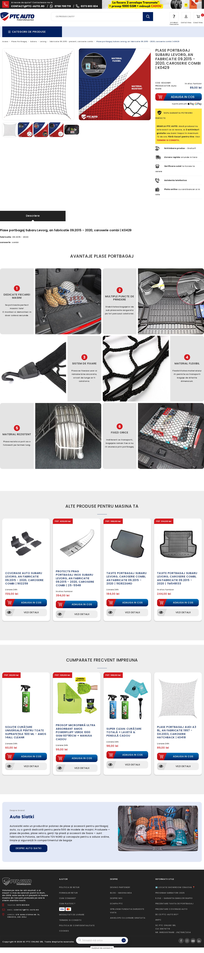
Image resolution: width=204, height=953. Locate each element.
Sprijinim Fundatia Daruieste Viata (127, 911)
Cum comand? (67, 898)
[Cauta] (148, 16)
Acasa (5, 41)
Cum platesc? (67, 903)
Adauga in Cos (31, 602)
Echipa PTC (116, 903)
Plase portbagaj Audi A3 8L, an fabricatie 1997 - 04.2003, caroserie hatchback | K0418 (176, 732)
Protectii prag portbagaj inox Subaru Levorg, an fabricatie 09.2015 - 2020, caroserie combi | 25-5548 (75, 578)
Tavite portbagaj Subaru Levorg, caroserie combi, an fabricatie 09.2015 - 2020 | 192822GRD (126, 578)
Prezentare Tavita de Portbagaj (174, 903)
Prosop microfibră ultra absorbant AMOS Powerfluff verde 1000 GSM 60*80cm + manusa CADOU (75, 732)
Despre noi (116, 898)
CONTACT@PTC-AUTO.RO (26, 910)
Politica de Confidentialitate (77, 925)
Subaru (33, 41)
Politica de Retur (69, 887)
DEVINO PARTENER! (120, 887)
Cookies (64, 930)
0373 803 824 (89, 6)
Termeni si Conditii (70, 920)
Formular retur (68, 892)
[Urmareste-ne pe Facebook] (181, 940)
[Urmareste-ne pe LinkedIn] (199, 940)
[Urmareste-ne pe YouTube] (193, 940)
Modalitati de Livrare (72, 914)
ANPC (158, 919)
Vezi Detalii (31, 612)
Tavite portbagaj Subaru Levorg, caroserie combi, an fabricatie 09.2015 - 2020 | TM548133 (177, 578)
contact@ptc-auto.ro (28, 6)
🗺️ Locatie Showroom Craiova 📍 (175, 887)
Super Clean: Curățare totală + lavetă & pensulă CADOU (124, 732)
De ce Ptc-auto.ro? (166, 914)
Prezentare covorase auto (171, 909)
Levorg (43, 41)
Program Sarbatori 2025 (170, 892)
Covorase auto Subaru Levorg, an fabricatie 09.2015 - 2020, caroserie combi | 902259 (24, 578)
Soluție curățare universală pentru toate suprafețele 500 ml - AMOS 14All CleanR (25, 732)
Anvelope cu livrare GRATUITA (127, 917)
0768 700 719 (63, 6)
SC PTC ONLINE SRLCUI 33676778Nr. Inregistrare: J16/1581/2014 (173, 929)
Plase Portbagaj (19, 41)
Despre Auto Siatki (28, 848)
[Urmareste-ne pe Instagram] (187, 940)
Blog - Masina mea (121, 892)
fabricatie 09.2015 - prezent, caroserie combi (71, 41)
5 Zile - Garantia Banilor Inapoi (174, 898)
